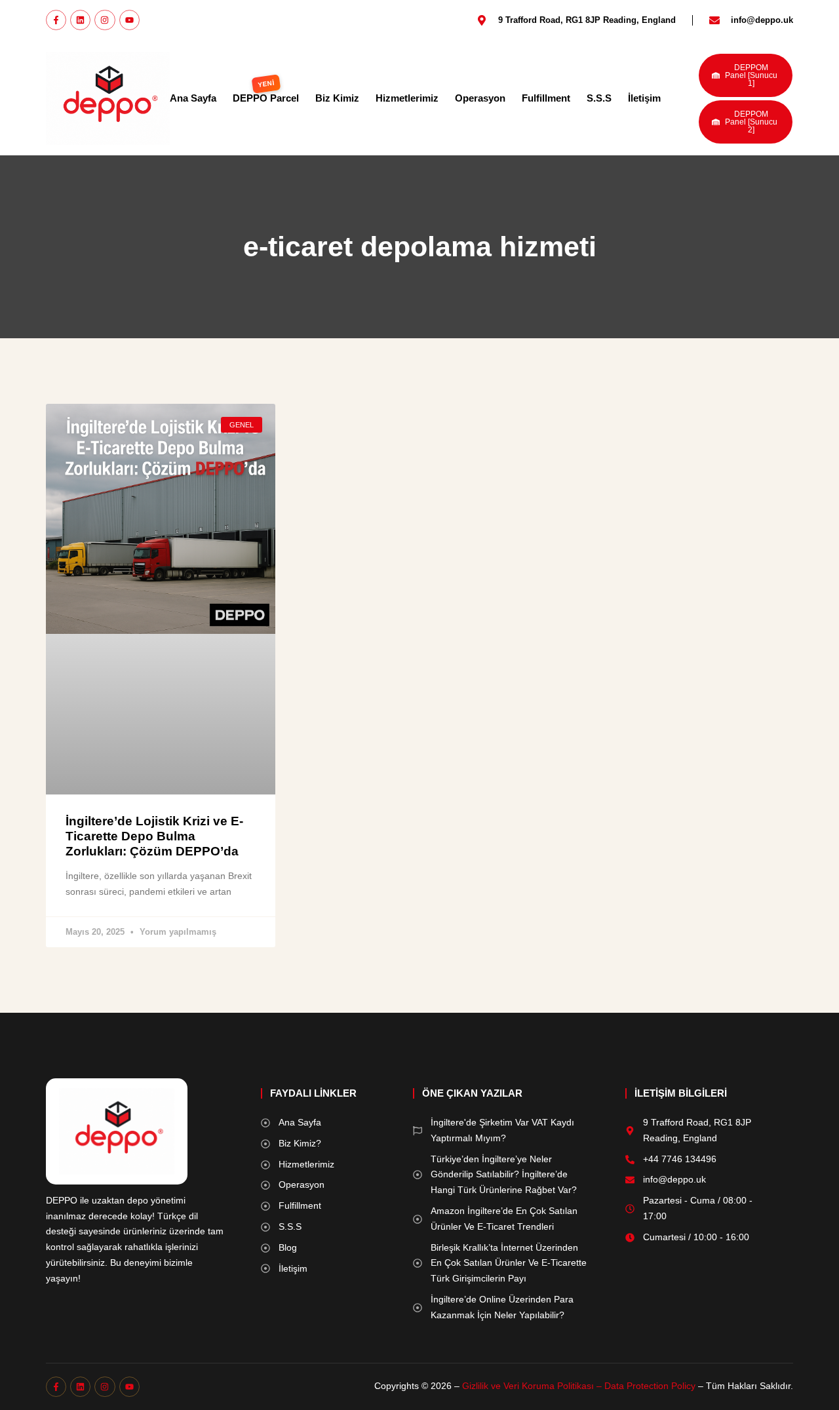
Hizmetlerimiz (407, 98)
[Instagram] (104, 20)
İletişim (644, 98)
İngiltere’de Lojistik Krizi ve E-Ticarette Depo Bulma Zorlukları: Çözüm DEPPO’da (154, 836)
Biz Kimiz (337, 98)
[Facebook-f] (56, 20)
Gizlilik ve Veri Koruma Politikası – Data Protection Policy (578, 1386)
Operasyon (480, 98)
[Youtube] (129, 20)
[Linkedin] (80, 20)
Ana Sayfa (193, 98)
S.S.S (599, 98)
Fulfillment (546, 98)
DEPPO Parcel (266, 98)
